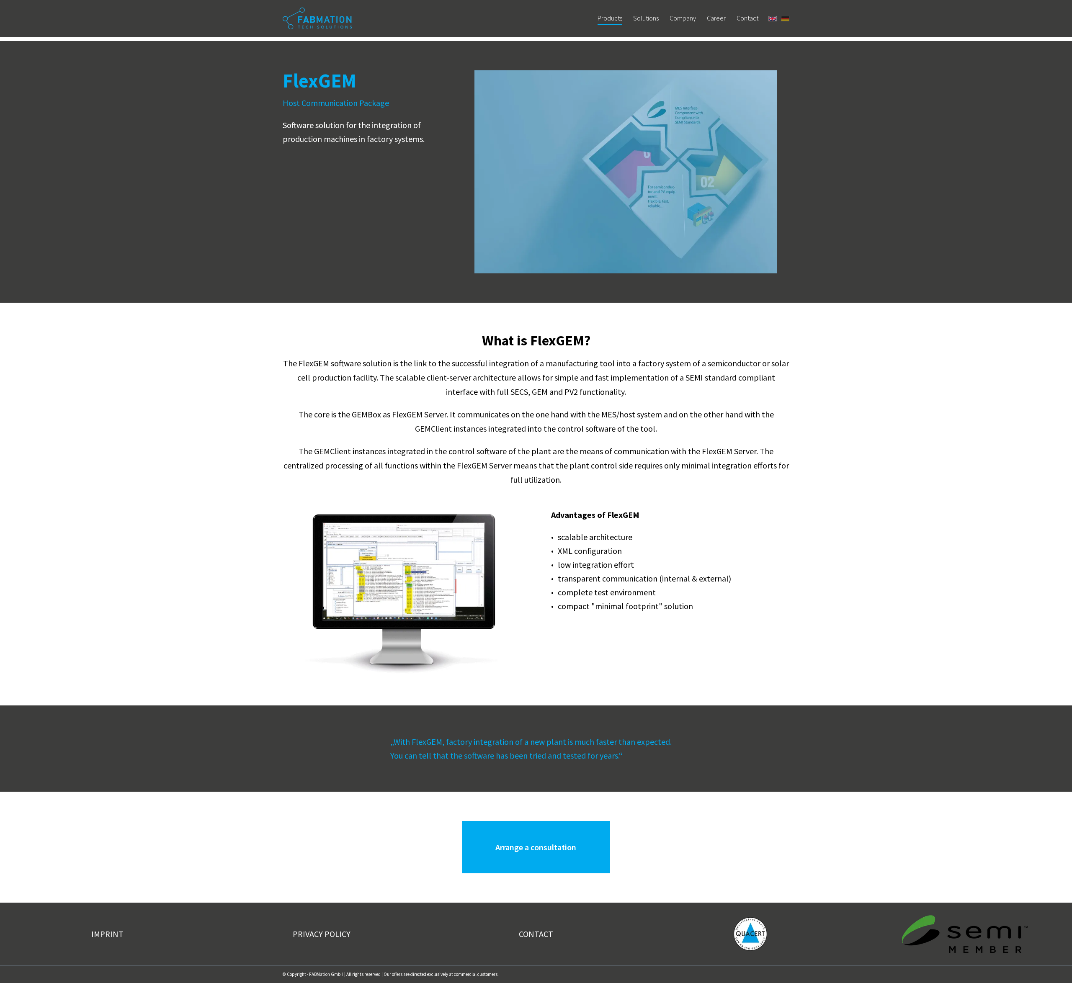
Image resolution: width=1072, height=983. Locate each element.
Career (716, 18)
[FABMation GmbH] (317, 19)
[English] (772, 18)
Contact (747, 18)
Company (683, 18)
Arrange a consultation (535, 847)
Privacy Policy (321, 934)
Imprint (107, 934)
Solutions (646, 18)
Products (610, 18)
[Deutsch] (785, 18)
